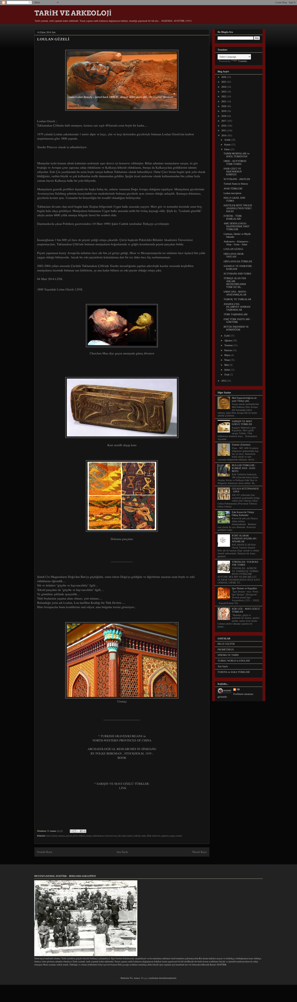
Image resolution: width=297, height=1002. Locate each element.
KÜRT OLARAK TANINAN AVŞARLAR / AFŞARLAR (244, 538)
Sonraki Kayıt (44, 852)
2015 (224, 130)
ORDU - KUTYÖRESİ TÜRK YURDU (235, 162)
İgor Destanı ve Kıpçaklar (244, 588)
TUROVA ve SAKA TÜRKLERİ (234, 672)
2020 (224, 106)
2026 (224, 77)
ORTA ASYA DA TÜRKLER (238, 261)
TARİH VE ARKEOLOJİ (73, 13)
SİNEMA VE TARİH (228, 655)
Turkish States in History (236, 184)
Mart (227, 365)
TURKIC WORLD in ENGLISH (234, 660)
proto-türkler (79, 835)
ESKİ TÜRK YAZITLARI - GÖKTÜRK (237, 320)
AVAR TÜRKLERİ (233, 188)
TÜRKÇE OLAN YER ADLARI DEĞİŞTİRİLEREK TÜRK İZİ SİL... (235, 282)
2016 (224, 125)
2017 (224, 121)
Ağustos (228, 340)
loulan (54, 835)
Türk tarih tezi (153, 835)
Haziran (228, 350)
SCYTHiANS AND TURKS (237, 273)
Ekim (227, 149)
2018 (224, 116)
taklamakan (98, 835)
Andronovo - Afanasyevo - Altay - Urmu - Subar (237, 243)
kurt (48, 835)
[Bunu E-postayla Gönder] (71, 831)
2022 (224, 96)
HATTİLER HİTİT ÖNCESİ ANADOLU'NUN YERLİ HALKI (238, 208)
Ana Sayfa (122, 852)
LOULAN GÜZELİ (233, 249)
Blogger (144, 977)
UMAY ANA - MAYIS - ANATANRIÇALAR (235, 293)
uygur (172, 835)
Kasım (227, 144)
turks (143, 835)
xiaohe (179, 835)
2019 (224, 111)
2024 (224, 87)
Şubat (227, 369)
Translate (242, 61)
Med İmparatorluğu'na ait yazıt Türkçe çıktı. (244, 399)
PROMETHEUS (226, 649)
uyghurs (164, 835)
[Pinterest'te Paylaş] (84, 831)
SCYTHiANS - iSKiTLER (237, 179)
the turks (122, 835)
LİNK (59, 279)
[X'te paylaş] (78, 831)
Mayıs (227, 355)
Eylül (227, 335)
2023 (224, 91)
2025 (224, 82)
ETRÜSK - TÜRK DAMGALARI (233, 217)
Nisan (227, 360)
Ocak (227, 374)
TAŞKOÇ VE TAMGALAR (237, 299)
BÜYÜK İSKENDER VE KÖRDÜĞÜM (236, 328)
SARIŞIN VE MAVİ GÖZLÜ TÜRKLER (242, 423)
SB (238, 689)
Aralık (227, 140)
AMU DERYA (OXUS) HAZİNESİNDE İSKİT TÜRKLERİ (237, 226)
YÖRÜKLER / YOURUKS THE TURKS (245, 563)
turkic (130, 835)
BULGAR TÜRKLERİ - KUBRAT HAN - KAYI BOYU (244, 468)
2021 (224, 101)
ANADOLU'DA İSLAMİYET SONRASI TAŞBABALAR (237, 307)
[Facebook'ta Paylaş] (81, 831)
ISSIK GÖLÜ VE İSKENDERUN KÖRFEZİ (233, 171)
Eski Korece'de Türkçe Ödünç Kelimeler (243, 513)
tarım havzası (111, 835)
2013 (224, 380)
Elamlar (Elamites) (241, 444)
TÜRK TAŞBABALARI (236, 314)
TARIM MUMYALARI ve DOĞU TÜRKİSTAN (236, 155)
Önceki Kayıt (199, 852)
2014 (224, 135)
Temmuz (228, 345)
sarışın (89, 835)
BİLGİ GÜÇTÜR (226, 644)
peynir (69, 835)
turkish (137, 835)
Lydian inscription (232, 193)
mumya (61, 835)
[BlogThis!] (74, 831)
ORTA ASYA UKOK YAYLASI (234, 255)
